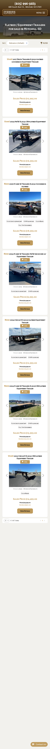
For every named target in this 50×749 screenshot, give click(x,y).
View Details (25, 110)
